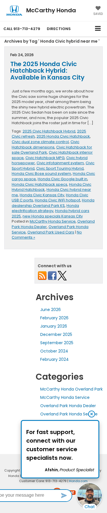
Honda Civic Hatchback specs (39, 184)
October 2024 (54, 351)
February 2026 (54, 318)
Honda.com (78, 481)
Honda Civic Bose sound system (41, 173)
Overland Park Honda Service (69, 414)
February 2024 (54, 359)
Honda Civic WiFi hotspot (57, 200)
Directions (59, 28)
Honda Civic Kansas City (42, 195)
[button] (22, 28)
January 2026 (53, 326)
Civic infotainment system (60, 163)
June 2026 (50, 309)
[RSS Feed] (42, 275)
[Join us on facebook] (52, 275)
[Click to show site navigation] (98, 28)
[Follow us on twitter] (62, 275)
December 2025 (56, 334)
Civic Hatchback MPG (44, 158)
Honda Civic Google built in (62, 179)
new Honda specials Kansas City (53, 216)
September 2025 (56, 343)
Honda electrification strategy (45, 208)
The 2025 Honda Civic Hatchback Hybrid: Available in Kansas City (47, 71)
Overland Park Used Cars (50, 232)
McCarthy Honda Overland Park (71, 389)
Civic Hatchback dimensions (45, 144)
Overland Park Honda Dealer (68, 406)
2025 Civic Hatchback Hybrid (49, 131)
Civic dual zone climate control (40, 141)
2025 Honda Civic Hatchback (63, 136)
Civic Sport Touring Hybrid (60, 168)
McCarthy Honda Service (53, 221)
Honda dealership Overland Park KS (53, 202)
